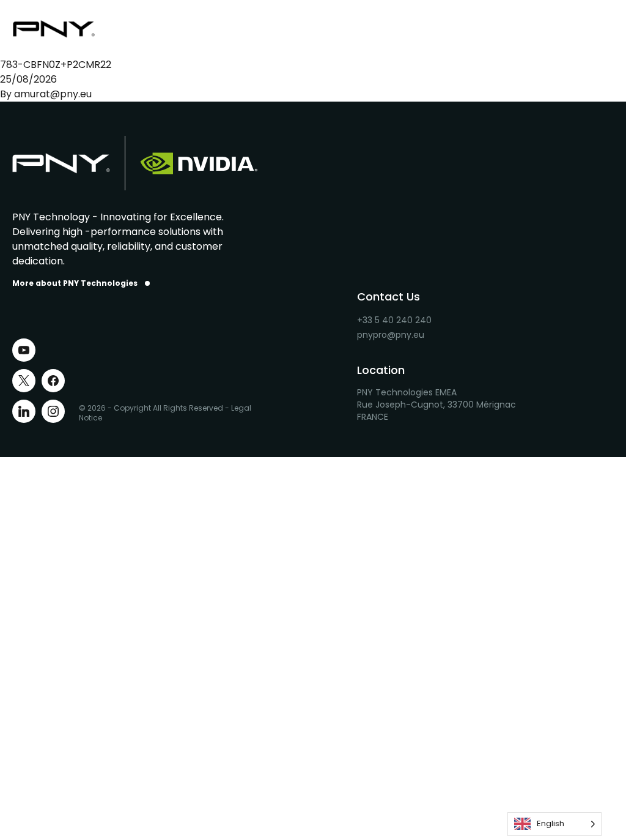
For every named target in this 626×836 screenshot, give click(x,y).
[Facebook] (53, 380)
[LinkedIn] (23, 411)
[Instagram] (53, 411)
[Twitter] (23, 380)
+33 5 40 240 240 (394, 320)
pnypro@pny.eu (390, 335)
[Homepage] (61, 29)
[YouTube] (23, 350)
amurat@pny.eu (53, 94)
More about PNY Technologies (75, 283)
